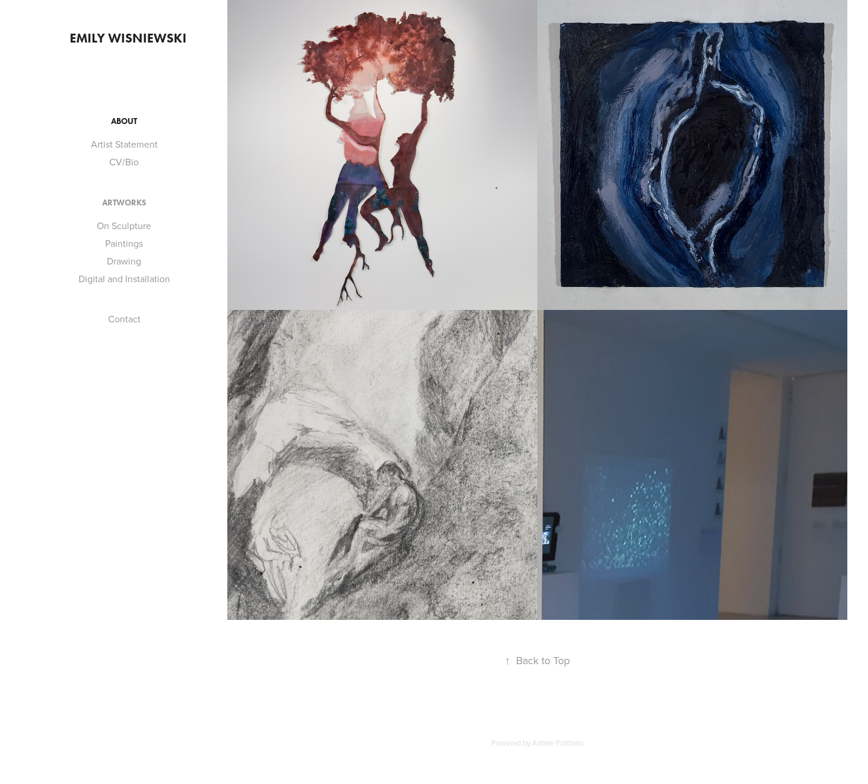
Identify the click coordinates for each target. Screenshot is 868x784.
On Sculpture (124, 225)
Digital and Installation (124, 278)
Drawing (124, 260)
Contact (124, 318)
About (124, 121)
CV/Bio (124, 161)
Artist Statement (124, 144)
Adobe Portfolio (557, 742)
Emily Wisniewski (128, 38)
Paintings (124, 243)
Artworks (124, 203)
